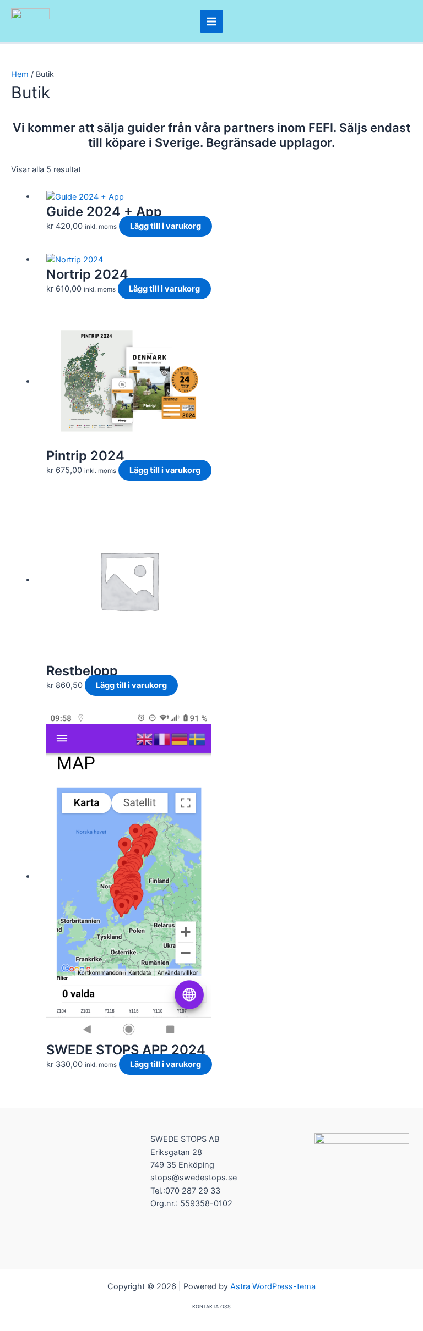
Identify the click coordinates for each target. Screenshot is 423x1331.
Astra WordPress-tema (273, 1286)
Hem (20, 74)
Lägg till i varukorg (165, 226)
